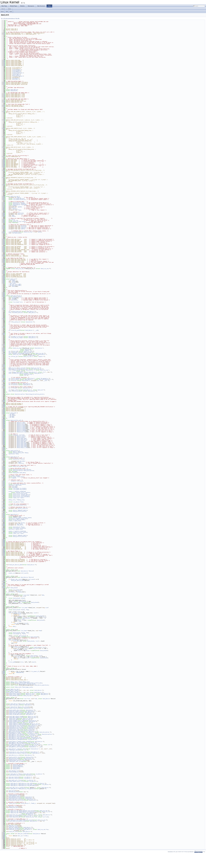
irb (14, 220)
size (19, 590)
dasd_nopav (16, 767)
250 (3, 281)
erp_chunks (23, 489)
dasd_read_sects (22, 439)
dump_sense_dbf (17, 372)
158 (3, 184)
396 (3, 434)
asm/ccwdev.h (16, 75)
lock (17, 453)
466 (3, 507)
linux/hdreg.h (16, 71)
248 (3, 279)
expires (20, 214)
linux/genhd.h (16, 70)
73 (3, 96)
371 (3, 407)
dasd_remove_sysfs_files (16, 781)
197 (3, 225)
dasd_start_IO (13, 718)
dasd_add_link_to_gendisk (17, 787)
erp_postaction (22, 369)
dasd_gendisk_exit (14, 796)
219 (3, 248)
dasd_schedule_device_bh (16, 720)
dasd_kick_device (14, 712)
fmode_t (33, 803)
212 (3, 241)
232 (3, 262)
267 (3, 299)
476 (3, 517)
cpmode (19, 206)
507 (3, 550)
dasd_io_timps (21, 426)
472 (3, 513)
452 (3, 492)
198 (3, 226)
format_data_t (32, 355)
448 (3, 488)
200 (3, 228)
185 (3, 213)
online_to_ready (17, 337)
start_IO (15, 351)
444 (3, 484)
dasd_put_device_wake (15, 564)
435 (3, 474)
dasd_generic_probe (14, 732)
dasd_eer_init (13, 825)
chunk (23, 598)
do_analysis (16, 322)
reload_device (25, 495)
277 (3, 309)
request (27, 350)
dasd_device (14, 89)
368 (3, 404)
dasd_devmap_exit (14, 772)
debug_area (21, 499)
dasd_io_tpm (20, 437)
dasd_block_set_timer (15, 728)
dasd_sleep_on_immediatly (17, 723)
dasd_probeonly (17, 765)
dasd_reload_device (15, 714)
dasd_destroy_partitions (16, 800)
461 (3, 502)
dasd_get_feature (14, 777)
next (16, 646)
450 (3, 490)
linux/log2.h (16, 74)
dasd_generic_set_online (16, 734)
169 (3, 196)
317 (3, 351)
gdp (20, 516)
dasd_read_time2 (22, 445)
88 (3, 111)
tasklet (27, 492)
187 (3, 215)
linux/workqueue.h (17, 76)
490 (3, 532)
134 (3, 159)
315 (3, 349)
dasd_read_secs (21, 442)
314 (3, 348)
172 (3, 199)
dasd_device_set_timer (16, 725)
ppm (13, 416)
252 (3, 283)
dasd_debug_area (24, 682)
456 (3, 496)
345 (3, 380)
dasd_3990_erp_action (26, 820)
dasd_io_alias (21, 436)
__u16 (10, 283)
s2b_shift (20, 525)
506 (3, 549)
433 (3, 472)
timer (21, 497)
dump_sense (16, 370)
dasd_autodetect (18, 766)
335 (3, 370)
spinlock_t (12, 453)
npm (13, 417)
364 (3, 400)
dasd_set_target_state (16, 711)
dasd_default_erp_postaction (28, 811)
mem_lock (18, 485)
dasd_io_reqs (21, 422)
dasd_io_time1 (21, 427)
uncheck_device (17, 312)
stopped (13, 477)
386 (3, 423)
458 (3, 498)
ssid (13, 283)
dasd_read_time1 (22, 444)
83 (3, 106)
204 (3, 233)
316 (3, 350)
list (21, 302)
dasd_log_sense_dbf (15, 817)
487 (3, 529)
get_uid (14, 390)
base (22, 527)
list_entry (17, 641)
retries (14, 209)
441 (3, 481)
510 (3, 553)
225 (3, 255)
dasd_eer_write (13, 829)
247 (3, 278)
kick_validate (17, 391)
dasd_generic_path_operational (18, 738)
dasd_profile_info (16, 420)
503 (3, 545)
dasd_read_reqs (21, 438)
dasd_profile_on (13, 758)
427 (3, 466)
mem (43, 595)
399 (3, 437)
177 (3, 204)
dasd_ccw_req (14, 196)
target (18, 475)
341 (3, 376)
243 (3, 273)
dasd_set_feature (14, 778)
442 (3, 482)
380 (3, 417)
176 (3, 203)
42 (3, 63)
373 (3, 409)
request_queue (17, 517)
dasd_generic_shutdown (16, 739)
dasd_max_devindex (18, 764)
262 (3, 293)
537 (3, 581)
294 (3, 327)
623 (3, 671)
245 (3, 275)
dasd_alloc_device (24, 703)
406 (3, 444)
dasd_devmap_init (14, 770)
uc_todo (11, 744)
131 (3, 156)
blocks (23, 522)
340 (3, 375)
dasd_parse (12, 790)
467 (3, 508)
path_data (22, 472)
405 (3, 443)
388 (3, 425)
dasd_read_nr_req (22, 447)
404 (3, 442)
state (12, 475)
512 (3, 555)
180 (3, 207)
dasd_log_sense (13, 815)
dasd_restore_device (15, 713)
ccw (29, 698)
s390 (7, 11)
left (24, 633)
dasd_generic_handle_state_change (19, 741)
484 (3, 526)
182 (3, 210)
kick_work (24, 493)
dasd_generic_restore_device (17, 743)
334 (3, 369)
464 (3, 505)
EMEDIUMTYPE (19, 672)
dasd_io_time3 (21, 430)
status (14, 207)
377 (3, 414)
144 (3, 170)
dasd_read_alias (22, 440)
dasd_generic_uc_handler (21, 744)
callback (15, 232)
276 (3, 308)
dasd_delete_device (15, 775)
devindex (22, 461)
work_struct (16, 493)
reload (14, 387)
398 (3, 436)
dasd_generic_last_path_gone (17, 737)
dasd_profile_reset (15, 757)
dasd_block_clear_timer (16, 729)
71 (3, 93)
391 (3, 428)
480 (3, 521)
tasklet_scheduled (19, 491)
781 (3, 836)
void (10, 232)
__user (45, 380)
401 (3, 439)
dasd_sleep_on (13, 722)
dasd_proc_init (13, 806)
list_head (16, 198)
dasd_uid (13, 279)
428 (3, 467)
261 (3, 292)
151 (3, 177)
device (31, 571)
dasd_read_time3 (22, 446)
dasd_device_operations (41, 685)
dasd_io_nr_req (21, 431)
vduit (13, 286)
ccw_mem (14, 486)
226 (3, 256)
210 (3, 239)
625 (3, 673)
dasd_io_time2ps (22, 429)
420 (3, 459)
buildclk (23, 225)
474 (3, 515)
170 (3, 197)
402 (3, 440)
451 (3, 491)
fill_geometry (16, 378)
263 (3, 294)
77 (3, 100)
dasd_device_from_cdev (25, 783)
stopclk (23, 227)
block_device (17, 519)
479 (3, 520)
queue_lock (19, 529)
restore (14, 384)
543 (3, 587)
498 (3, 540)
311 (3, 345)
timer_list (16, 497)
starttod (21, 435)
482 (3, 524)
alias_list (23, 505)
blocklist (22, 199)
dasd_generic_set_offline (16, 735)
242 (3, 272)
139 (3, 165)
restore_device (25, 494)
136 (3, 161)
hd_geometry (44, 378)
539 (3, 583)
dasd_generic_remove (15, 733)
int (10, 311)
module (15, 296)
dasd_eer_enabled (23, 833)
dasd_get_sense (14, 750)
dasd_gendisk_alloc (14, 797)
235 (3, 265)
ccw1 (25, 698)
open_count (17, 520)
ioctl (14, 380)
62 (3, 84)
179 (3, 206)
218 (3, 247)
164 (3, 191)
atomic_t (13, 481)
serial (14, 282)
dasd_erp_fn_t (13, 368)
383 (3, 420)
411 (3, 449)
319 (3, 353)
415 (3, 453)
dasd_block (14, 90)
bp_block (19, 524)
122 (3, 147)
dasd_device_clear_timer (16, 727)
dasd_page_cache (27, 687)
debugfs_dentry (22, 510)
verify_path (16, 330)
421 (3, 460)
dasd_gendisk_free (14, 798)
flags (19, 210)
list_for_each (13, 640)
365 (3, 401)
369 (3, 405)
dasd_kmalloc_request (12, 690)
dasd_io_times (21, 425)
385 (3, 422)
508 (3, 551)
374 (3, 410)
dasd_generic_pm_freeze (16, 742)
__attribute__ (11, 592)
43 (3, 64)
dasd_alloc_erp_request (27, 812)
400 (3, 438)
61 (3, 83)
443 (3, 483)
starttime (20, 213)
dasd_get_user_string (16, 761)
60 (3, 82)
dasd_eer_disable (14, 828)
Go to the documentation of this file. (10, 18)
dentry (15, 451)
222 (3, 251)
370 (3, 406)
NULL (14, 626)
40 (3, 61)
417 (3, 455)
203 (3, 232)
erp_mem (14, 487)
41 (3, 62)
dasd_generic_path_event (16, 745)
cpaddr (14, 205)
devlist (22, 198)
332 (3, 367)
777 (3, 832)
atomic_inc (12, 573)
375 (3, 412)
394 (3, 431)
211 (3, 240)
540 (3, 584)
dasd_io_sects (21, 423)
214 (3, 243)
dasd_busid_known (14, 791)
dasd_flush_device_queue (16, 731)
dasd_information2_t (45, 379)
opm (13, 414)
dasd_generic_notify (15, 736)
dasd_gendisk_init (14, 795)
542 (3, 586)
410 (3, 448)
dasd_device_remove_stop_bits (18, 753)
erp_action (21, 368)
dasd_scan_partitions (15, 799)
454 (3, 494)
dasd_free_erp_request (16, 814)
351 (3, 386)
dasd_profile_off (14, 759)
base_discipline (29, 470)
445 (3, 485)
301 (3, 334)
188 (3, 216)
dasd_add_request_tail (16, 717)
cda (36, 698)
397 (3, 435)
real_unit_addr (16, 284)
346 (3, 381)
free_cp (14, 356)
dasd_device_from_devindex (27, 785)
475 (3, 516)
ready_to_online (17, 336)
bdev (23, 519)
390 (3, 427)
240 (3, 270)
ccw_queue (22, 484)
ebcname (14, 297)
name (13, 299)
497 (3, 539)
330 (3, 364)
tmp (28, 609)
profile (23, 511)
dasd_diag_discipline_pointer (35, 394)
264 (3, 295)
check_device (16, 311)
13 (3, 33)
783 (3, 838)
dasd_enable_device (15, 710)
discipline (27, 469)
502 (3, 544)
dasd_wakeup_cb (13, 695)
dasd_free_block (14, 708)
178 (3, 205)
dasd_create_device (24, 774)
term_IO (14, 352)
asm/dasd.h (15, 78)
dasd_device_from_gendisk (26, 788)
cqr (36, 817)
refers (24, 221)
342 (3, 377)
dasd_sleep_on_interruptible (18, 724)
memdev (23, 203)
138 (3, 164)
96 (3, 120)
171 (3, 198)
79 (3, 102)
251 (3, 282)
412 (3, 450)
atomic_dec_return (16, 579)
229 (3, 259)
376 (3, 413)
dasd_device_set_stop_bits (17, 752)
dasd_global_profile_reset (17, 760)
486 (3, 528)
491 (3, 533)
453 (3, 493)
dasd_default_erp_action (27, 810)
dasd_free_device (14, 705)
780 (3, 835)
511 (3, 554)
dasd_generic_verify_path (16, 746)
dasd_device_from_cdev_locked (28, 784)
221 (3, 250)
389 (3, 426)
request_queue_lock (21, 518)
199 (3, 227)
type (13, 280)
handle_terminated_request (21, 353)
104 (3, 128)
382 (3, 419)
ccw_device (16, 502)
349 (3, 384)
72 (3, 94)
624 (3, 672)
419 (3, 458)
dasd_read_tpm (21, 441)
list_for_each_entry (15, 612)
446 (3, 486)
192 (3, 220)
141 (3, 167)
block (11, 11)
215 (3, 244)
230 (3, 260)
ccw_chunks (23, 488)
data (13, 216)
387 (3, 424)
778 (3, 833)
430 (3, 469)
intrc (12, 219)
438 (3, 477)
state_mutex (20, 476)
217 (3, 246)
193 (3, 221)
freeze (14, 383)
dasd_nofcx (16, 768)
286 (3, 318)
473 (3, 514)
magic (18, 197)
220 (3, 249)
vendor (14, 281)
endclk (23, 228)
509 (3, 552)
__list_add (12, 662)
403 (3, 441)
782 (3, 837)
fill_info (15, 379)
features (20, 463)
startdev (24, 204)
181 (3, 209)
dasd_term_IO (13, 719)
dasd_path (13, 413)
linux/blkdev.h (16, 69)
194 (3, 222)
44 (3, 65)
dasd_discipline (15, 295)
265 (3, 296)
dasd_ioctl (12, 803)
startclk (23, 226)
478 (3, 519)
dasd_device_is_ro (14, 755)
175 (3, 202)
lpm (13, 215)
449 (3, 489)
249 (3, 280)
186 (3, 214)
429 (3, 468)
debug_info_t (12, 499)
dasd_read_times (22, 443)
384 (3, 421)
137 (3, 162)
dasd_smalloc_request (12, 692)
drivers (2, 11)
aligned (20, 592)
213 (3, 242)
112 (3, 136)
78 (3, 101)
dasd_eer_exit (13, 826)
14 (3, 34)
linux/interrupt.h (17, 72)
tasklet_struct (20, 492)
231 (3, 261)
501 (3, 543)
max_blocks (14, 300)
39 (3, 60)
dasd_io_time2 (21, 428)
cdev (22, 502)
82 (3, 105)
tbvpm (13, 415)
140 (3, 166)
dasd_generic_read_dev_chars (17, 748)
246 (3, 277)
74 (3, 97)
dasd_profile (14, 450)
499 (3, 541)
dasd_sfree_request (15, 694)
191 (3, 219)
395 (3, 432)
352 (3, 387)
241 (3, 271)
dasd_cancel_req (14, 730)
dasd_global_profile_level (27, 684)
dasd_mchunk (14, 587)
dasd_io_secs (21, 424)
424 (3, 463)
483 (3, 525)
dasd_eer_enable (13, 827)
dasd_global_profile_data (34, 683)
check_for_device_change (20, 373)
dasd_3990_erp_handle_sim (17, 821)
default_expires (22, 508)
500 (3, 542)
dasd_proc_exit (13, 807)
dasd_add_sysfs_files (15, 780)
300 (3, 333)
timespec (15, 435)
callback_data (16, 233)
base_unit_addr (16, 285)
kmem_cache (18, 687)
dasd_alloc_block (23, 707)
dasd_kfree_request (15, 693)
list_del (16, 623)
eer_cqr (24, 466)
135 (3, 160)
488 (3, 530)
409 (3, 447)
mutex (14, 476)
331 (3, 365)
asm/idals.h (16, 79)
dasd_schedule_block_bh (16, 721)
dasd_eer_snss (13, 831)
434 (3, 473)
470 (3, 511)
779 (3, 834)
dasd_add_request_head (16, 716)
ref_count (20, 481)
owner (19, 296)
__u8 (10, 280)
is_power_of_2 (36, 671)
